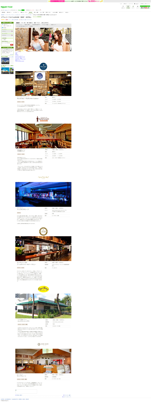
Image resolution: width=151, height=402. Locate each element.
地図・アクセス (37, 22)
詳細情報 (31, 26)
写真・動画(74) (30, 22)
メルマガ (30, 19)
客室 (16, 54)
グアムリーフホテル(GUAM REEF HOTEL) (16, 17)
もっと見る (12, 56)
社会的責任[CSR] (15, 399)
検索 (12, 44)
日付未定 (4, 27)
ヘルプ (121, 3)
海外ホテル (5, 24)
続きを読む (11, 54)
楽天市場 (142, 3)
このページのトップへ (67, 396)
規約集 (24, 399)
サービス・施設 (20, 59)
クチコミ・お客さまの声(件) (13, 19)
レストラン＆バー (20, 57)
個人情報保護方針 (8, 399)
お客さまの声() (44, 22)
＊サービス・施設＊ (45, 24)
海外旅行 (2, 14)
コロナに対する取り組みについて (22, 26)
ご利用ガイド (125, 3)
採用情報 (20, 399)
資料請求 (27, 399)
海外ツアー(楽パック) (7, 25)
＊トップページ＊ (19, 24)
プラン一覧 (23, 22)
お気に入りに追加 (23, 19)
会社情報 (2, 399)
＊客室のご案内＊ (27, 24)
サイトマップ (131, 3)
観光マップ (19, 61)
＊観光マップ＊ (53, 24)
